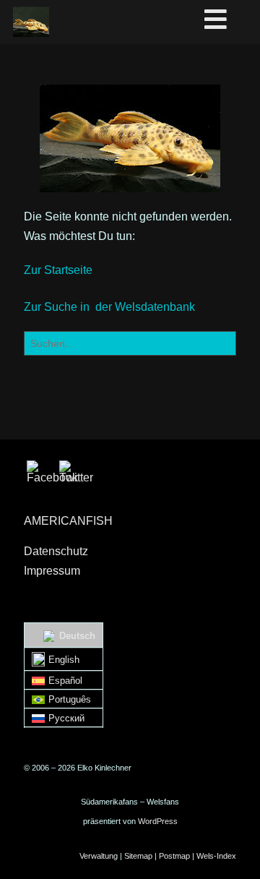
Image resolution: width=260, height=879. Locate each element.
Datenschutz (56, 551)
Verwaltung (98, 856)
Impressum (52, 571)
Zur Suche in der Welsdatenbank (109, 307)
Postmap (174, 856)
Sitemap (138, 856)
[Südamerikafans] (31, 22)
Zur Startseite (58, 270)
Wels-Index (216, 856)
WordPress (158, 821)
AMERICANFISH (68, 521)
